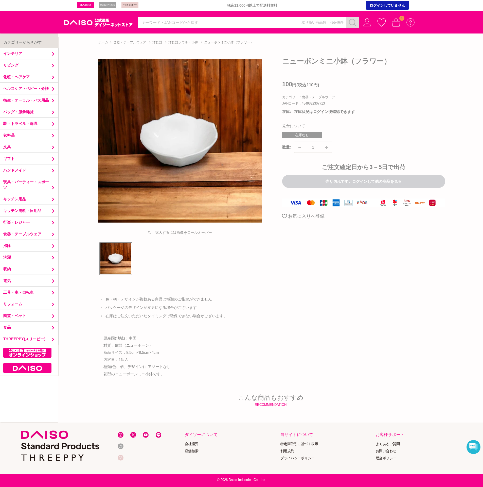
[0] (396, 22)
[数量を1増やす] (326, 147)
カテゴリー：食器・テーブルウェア (308, 97)
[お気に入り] (382, 22)
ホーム (103, 42)
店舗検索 (192, 451)
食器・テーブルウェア (129, 42)
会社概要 (192, 444)
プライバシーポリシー (297, 458)
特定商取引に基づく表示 (299, 444)
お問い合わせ (386, 451)
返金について (293, 126)
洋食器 (157, 42)
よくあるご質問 (388, 444)
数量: (286, 147)
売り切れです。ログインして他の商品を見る (364, 181)
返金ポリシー (386, 458)
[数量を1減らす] (299, 147)
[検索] (352, 22)
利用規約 (287, 451)
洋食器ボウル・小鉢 (183, 42)
